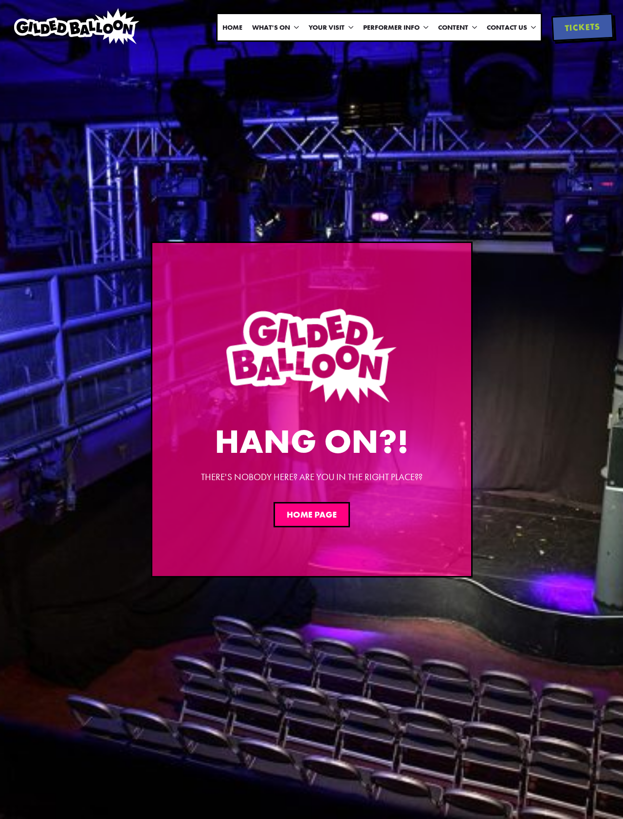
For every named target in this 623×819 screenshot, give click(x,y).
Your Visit (327, 27)
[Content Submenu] (475, 27)
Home (232, 27)
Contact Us (507, 27)
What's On (271, 27)
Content (453, 27)
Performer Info (391, 27)
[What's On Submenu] (297, 27)
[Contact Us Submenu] (534, 27)
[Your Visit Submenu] (351, 27)
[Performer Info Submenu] (426, 27)
